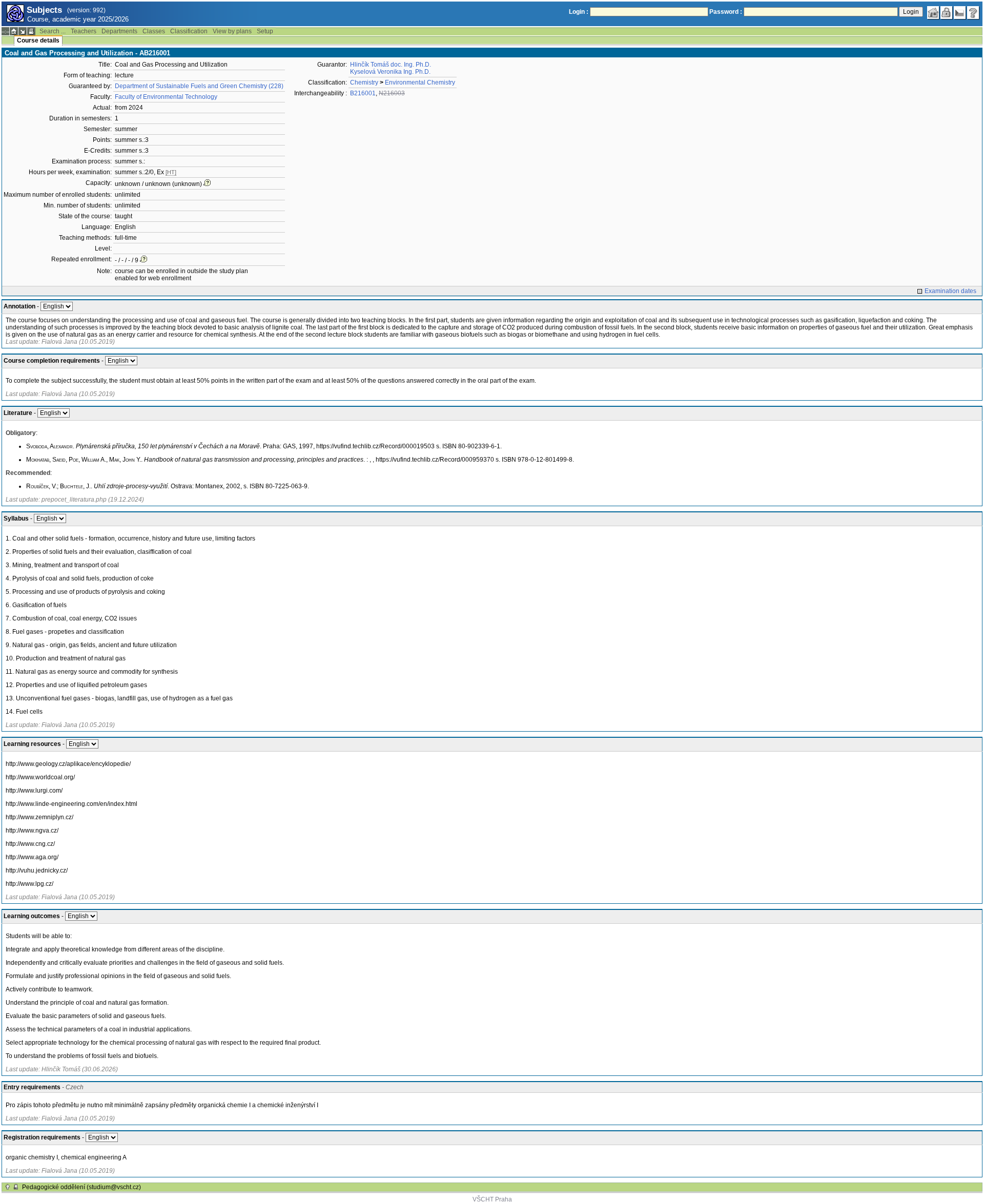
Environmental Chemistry (420, 82)
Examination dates (950, 291)
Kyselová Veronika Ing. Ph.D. (390, 71)
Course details (38, 40)
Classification (189, 31)
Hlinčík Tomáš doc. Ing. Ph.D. (390, 64)
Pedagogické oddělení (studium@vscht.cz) (81, 1187)
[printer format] (31, 31)
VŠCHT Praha (492, 1199)
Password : (725, 11)
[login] (946, 13)
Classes (153, 31)
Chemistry (364, 82)
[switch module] (22, 31)
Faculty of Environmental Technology (166, 96)
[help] (973, 13)
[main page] (933, 13)
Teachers (83, 31)
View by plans (232, 31)
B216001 (363, 93)
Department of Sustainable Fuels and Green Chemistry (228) (199, 86)
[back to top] (8, 1187)
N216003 (392, 93)
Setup (265, 31)
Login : (578, 11)
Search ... (52, 31)
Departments (119, 31)
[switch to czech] (960, 13)
